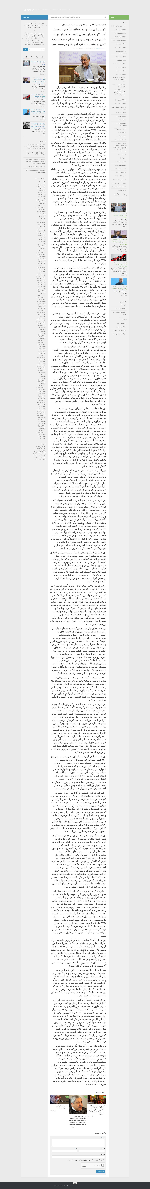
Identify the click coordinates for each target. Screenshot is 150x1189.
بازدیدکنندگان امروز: (40, 448)
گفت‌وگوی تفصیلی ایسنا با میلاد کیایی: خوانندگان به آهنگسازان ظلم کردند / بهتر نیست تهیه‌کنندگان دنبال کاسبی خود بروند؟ (96, 1110)
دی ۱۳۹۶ (43, 372)
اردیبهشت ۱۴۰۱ (41, 275)
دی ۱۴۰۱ (43, 260)
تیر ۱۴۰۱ (43, 271)
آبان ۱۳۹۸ (43, 331)
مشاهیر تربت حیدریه (120, 179)
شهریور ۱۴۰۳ (42, 222)
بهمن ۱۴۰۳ (42, 213)
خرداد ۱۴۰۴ (42, 205)
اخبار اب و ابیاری (121, 29)
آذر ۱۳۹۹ (43, 307)
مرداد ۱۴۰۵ (42, 181)
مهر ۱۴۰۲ (43, 243)
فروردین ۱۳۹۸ (42, 344)
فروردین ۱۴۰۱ (42, 277)
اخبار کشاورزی (121, 100)
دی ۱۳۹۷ (43, 350)
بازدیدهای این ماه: (41, 455)
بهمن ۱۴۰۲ (42, 235)
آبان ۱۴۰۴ (43, 196)
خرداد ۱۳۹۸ (42, 340)
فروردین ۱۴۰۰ (42, 299)
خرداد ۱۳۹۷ (42, 363)
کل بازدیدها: (42, 459)
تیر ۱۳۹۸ (43, 338)
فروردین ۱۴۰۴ (42, 209)
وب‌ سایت (102, 1154)
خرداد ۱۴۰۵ (42, 185)
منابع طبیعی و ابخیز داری (119, 186)
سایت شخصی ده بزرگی (119, 330)
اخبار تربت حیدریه (121, 326)
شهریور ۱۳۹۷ (42, 357)
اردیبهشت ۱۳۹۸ (41, 342)
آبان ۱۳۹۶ (43, 376)
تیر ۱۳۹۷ (43, 361)
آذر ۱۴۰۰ (43, 284)
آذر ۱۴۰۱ (43, 262)
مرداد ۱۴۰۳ (42, 224)
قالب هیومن (57, 1185)
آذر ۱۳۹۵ (43, 397)
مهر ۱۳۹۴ (43, 423)
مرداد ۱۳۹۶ (42, 382)
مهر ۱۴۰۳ (43, 220)
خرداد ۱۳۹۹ (42, 318)
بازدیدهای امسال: (41, 457)
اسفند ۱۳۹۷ (42, 346)
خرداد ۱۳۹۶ (42, 385)
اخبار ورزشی (122, 116)
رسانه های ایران (121, 323)
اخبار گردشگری (121, 103)
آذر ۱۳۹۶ (43, 374)
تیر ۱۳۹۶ (43, 383)
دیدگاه (103, 1138)
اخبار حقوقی (61, 17)
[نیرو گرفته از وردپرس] (67, 1185)
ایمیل (103, 1148)
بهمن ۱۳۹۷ (42, 348)
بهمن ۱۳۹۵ (42, 393)
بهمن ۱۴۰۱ (42, 258)
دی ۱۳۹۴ (43, 417)
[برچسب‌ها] (42, 57)
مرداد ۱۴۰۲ (42, 247)
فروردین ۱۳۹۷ (42, 367)
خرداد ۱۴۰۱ (42, 273)
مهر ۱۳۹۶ (43, 378)
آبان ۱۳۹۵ (43, 398)
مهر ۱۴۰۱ (43, 265)
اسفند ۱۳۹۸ (42, 323)
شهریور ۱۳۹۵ (42, 402)
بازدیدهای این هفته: (40, 453)
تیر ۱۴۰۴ (43, 203)
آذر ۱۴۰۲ (43, 239)
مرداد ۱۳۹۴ (42, 427)
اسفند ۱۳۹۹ (42, 301)
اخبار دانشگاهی (39, 124)
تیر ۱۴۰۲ (43, 248)
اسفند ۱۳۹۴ (42, 413)
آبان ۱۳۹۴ (43, 421)
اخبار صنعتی (33, 111)
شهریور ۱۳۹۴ (42, 425)
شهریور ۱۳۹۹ (42, 312)
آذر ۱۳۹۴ (43, 419)
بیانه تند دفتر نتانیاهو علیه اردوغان (36, 166)
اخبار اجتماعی (77, 17)
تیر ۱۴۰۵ (43, 183)
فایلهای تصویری (121, 168)
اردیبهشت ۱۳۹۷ (41, 365)
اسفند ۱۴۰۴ (42, 188)
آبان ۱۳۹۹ (43, 308)
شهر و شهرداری (121, 165)
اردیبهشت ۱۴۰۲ (41, 252)
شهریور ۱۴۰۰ (42, 290)
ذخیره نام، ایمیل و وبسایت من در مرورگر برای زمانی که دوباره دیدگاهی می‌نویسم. (84, 1160)
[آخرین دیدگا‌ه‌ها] (37, 57)
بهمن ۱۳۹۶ (42, 370)
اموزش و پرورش (121, 129)
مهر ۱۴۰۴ (43, 198)
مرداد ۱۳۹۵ (42, 404)
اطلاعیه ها (122, 120)
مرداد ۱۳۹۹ (42, 314)
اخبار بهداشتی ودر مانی (119, 40)
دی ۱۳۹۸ (43, 327)
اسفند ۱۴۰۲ (42, 233)
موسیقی (123, 190)
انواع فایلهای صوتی (120, 139)
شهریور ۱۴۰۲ (42, 245)
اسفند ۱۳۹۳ (42, 436)
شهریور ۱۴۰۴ (42, 200)
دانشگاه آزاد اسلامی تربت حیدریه (120, 313)
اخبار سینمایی (121, 60)
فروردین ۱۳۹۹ (42, 322)
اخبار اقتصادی (69, 17)
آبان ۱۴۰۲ (43, 241)
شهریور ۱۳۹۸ (42, 335)
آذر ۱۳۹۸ (43, 329)
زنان (124, 158)
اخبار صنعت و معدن (37, 96)
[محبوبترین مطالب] (31, 57)
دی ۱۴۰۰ (43, 282)
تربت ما (28, 9)
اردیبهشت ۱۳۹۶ (41, 387)
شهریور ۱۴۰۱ (42, 267)
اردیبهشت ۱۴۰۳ (41, 230)
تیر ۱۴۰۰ (43, 293)
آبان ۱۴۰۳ (43, 218)
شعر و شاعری (121, 161)
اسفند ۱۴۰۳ (42, 211)
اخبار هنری (122, 112)
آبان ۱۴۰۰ (43, 286)
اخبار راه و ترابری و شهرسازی (117, 240)
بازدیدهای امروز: (41, 446)
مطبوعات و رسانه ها (38, 82)
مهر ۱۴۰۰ (43, 288)
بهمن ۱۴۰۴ (42, 190)
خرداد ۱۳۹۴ (42, 430)
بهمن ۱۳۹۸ (42, 325)
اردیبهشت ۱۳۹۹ (41, 320)
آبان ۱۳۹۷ (43, 353)
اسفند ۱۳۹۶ (42, 368)
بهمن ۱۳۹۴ (42, 415)
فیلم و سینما (122, 172)
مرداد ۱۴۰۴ (42, 201)
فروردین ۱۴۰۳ (42, 232)
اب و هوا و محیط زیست (119, 26)
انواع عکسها (122, 136)
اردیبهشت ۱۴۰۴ (41, 207)
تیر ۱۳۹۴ (43, 428)
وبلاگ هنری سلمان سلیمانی (118, 334)
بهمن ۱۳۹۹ (42, 303)
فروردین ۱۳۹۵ (42, 412)
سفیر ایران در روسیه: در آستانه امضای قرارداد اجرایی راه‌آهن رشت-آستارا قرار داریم (35, 153)
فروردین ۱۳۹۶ (42, 389)
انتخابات (123, 132)
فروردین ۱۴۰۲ (42, 254)
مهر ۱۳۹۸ (43, 333)
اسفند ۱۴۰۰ (42, 278)
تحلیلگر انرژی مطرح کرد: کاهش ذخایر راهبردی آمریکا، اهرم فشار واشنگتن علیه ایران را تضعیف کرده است (35, 161)
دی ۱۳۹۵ (43, 395)
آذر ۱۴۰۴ (43, 194)
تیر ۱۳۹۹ (43, 316)
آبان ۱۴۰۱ (43, 263)
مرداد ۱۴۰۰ (42, 292)
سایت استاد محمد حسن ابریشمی (120, 318)
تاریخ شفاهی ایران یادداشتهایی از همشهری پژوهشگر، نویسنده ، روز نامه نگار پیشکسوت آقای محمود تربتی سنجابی (120, 147)
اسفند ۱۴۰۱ (42, 256)
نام (76, 1148)
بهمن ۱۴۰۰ (42, 280)
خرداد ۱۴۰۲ (42, 250)
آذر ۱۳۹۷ (43, 352)
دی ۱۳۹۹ (43, 305)
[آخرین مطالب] (26, 57)
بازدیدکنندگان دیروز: (40, 452)
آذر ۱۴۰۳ (43, 216)
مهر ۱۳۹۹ (43, 310)
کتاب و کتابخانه (121, 176)
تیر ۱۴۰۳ (43, 226)
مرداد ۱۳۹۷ (42, 359)
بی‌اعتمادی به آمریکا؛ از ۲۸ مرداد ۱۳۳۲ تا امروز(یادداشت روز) (38, 131)
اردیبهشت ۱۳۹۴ (41, 432)
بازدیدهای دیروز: (41, 450)
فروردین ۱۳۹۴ (42, 434)
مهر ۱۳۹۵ (43, 400)
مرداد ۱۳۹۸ (42, 337)
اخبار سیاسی (53, 17)
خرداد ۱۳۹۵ (42, 408)
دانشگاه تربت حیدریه (120, 308)
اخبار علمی (122, 71)
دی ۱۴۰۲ (43, 237)
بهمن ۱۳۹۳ (42, 438)
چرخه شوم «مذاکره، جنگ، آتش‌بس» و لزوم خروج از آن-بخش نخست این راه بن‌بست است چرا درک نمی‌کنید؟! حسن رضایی (38, 69)
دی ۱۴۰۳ (43, 215)
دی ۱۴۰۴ (43, 192)
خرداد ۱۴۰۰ (42, 295)
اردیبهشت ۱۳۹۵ (41, 410)
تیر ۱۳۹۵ (43, 406)
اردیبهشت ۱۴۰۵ (41, 186)
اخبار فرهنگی (42, 112)
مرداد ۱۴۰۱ (42, 269)
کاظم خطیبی (100, 48)
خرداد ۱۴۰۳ (42, 228)
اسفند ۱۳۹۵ (42, 391)
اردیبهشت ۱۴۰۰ (41, 297)
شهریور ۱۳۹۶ (42, 380)
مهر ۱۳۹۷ (43, 355)
